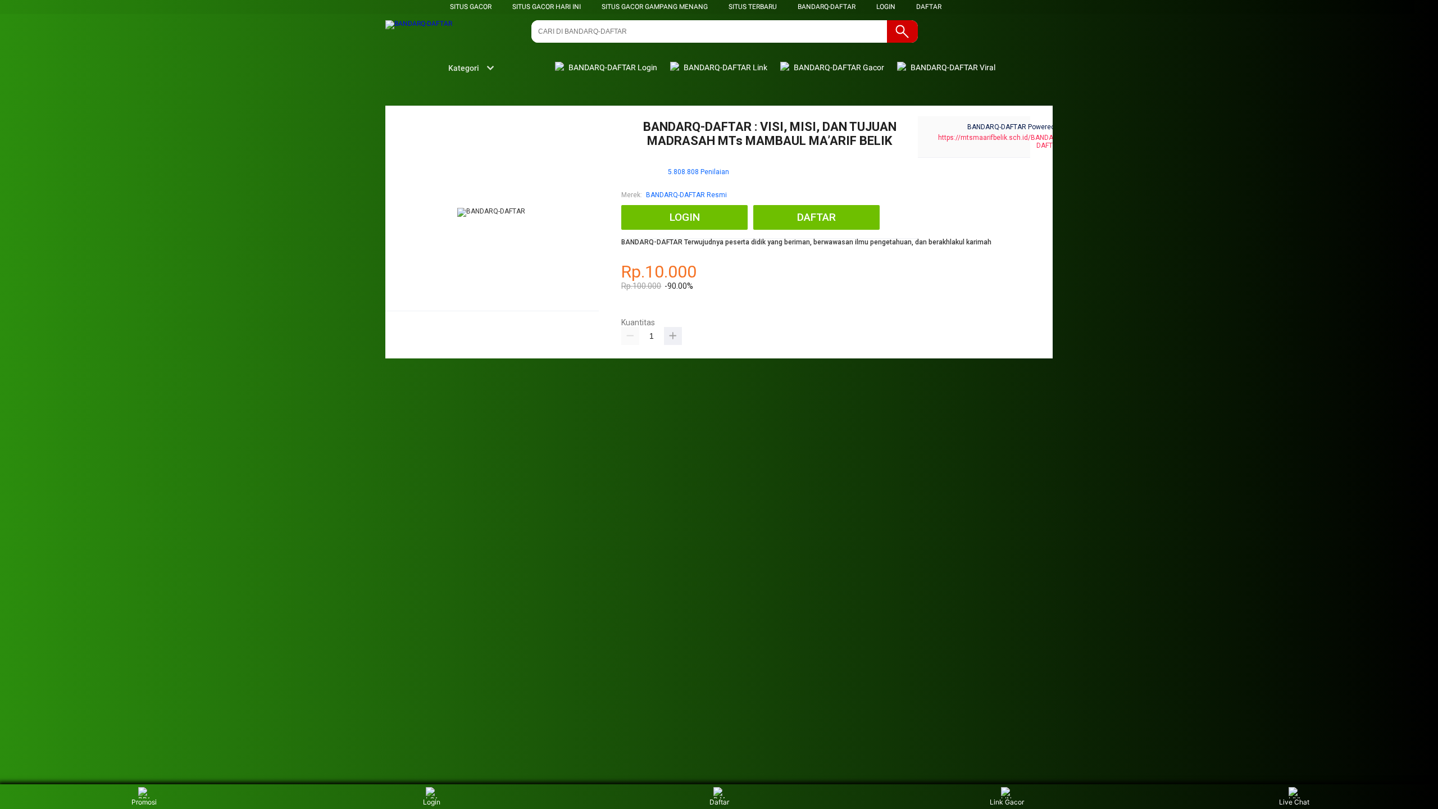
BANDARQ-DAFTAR (826, 7)
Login (431, 802)
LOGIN (885, 7)
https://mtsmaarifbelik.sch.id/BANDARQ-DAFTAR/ (1001, 141)
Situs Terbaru (753, 7)
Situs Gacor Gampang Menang (655, 7)
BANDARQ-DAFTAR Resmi (686, 195)
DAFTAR (928, 7)
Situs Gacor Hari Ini (546, 7)
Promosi (144, 802)
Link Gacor (1007, 802)
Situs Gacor (471, 7)
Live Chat (1294, 802)
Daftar (719, 802)
